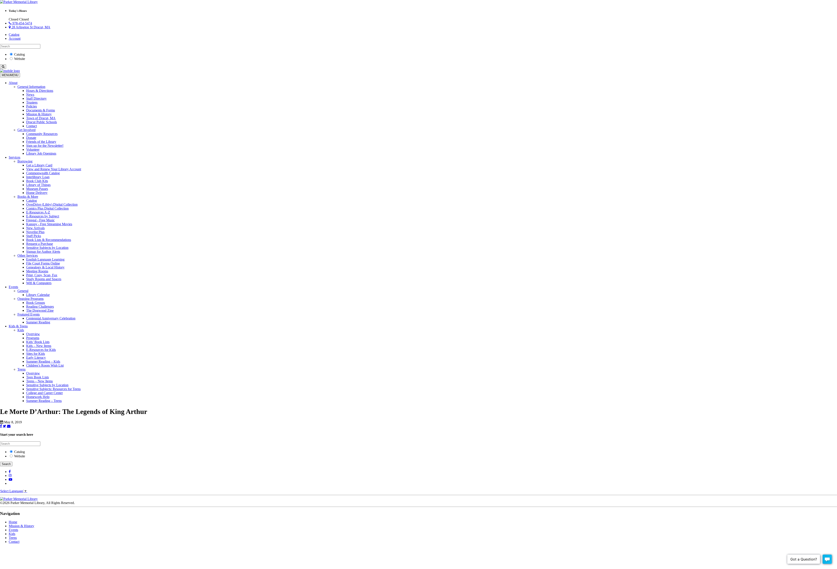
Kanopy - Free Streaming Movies (49, 224)
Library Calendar (38, 295)
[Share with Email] (8, 426)
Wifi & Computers (38, 283)
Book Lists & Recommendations (48, 240)
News (30, 94)
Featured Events (28, 314)
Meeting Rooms (37, 271)
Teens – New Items (39, 381)
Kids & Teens (18, 326)
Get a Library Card (39, 165)
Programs (32, 338)
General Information (31, 87)
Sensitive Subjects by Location (47, 247)
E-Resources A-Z (38, 212)
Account (14, 38)
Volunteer (32, 149)
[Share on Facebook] (1, 426)
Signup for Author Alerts (43, 251)
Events (13, 287)
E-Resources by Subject (42, 216)
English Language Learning (45, 259)
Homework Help (37, 397)
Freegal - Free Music (40, 220)
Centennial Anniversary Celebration (50, 318)
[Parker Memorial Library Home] (19, 2)
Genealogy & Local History (45, 267)
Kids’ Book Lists (37, 342)
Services (14, 157)
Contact (31, 126)
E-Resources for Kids (41, 350)
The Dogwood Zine (40, 310)
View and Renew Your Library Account (53, 169)
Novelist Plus (35, 232)
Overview (33, 334)
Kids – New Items (38, 346)
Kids (20, 330)
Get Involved (26, 130)
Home (13, 522)
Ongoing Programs (30, 299)
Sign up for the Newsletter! (44, 145)
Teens (21, 369)
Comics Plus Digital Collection (47, 208)
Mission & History (39, 114)
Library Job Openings (41, 153)
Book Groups (35, 302)
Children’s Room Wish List (45, 365)
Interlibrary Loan (37, 177)
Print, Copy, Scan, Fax (41, 275)
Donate (31, 138)
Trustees (31, 102)
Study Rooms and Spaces (43, 279)
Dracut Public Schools (41, 122)
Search (6, 464)
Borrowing (24, 161)
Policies (31, 106)
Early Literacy (36, 357)
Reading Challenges (40, 306)
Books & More (27, 196)
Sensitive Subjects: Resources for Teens (53, 389)
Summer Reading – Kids (43, 361)
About (13, 83)
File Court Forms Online (43, 263)
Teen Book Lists (37, 377)
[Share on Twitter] (4, 426)
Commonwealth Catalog (43, 173)
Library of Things (38, 185)
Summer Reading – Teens (44, 401)
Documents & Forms (40, 110)
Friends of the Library (41, 142)
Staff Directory (36, 98)
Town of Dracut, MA (41, 118)
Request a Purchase (39, 244)
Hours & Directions (39, 90)
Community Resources (42, 134)
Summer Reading (38, 322)
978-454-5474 (22, 23)
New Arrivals (35, 228)
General (22, 291)
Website (19, 59)
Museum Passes (37, 189)
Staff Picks (33, 236)
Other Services (27, 255)
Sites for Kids (35, 353)
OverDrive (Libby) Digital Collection (52, 204)
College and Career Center (44, 393)
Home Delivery (37, 193)
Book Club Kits (37, 181)
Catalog (14, 34)
